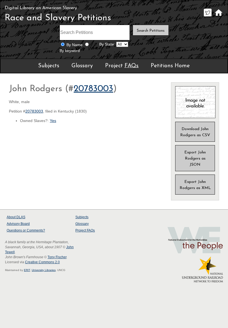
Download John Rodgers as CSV (195, 132)
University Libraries (44, 270)
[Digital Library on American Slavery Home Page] (218, 16)
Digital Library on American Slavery (41, 8)
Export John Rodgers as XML (195, 185)
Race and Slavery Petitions (58, 18)
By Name (74, 45)
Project (121, 66)
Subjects (48, 66)
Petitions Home (170, 66)
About (16, 217)
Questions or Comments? (26, 230)
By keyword (70, 51)
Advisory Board (18, 224)
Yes (53, 121)
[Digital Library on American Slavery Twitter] (207, 16)
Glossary (82, 66)
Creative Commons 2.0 (42, 262)
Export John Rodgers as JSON (195, 158)
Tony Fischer (57, 257)
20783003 (93, 89)
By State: (107, 44)
